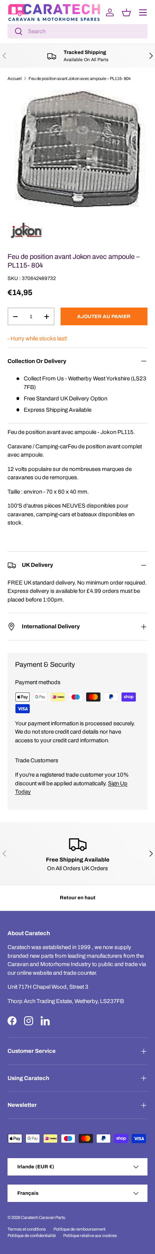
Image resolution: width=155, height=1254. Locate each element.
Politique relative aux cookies (90, 1235)
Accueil (15, 78)
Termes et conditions (27, 1229)
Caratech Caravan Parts (43, 1217)
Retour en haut (78, 897)
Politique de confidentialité (32, 1235)
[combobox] (77, 31)
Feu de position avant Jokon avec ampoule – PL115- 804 (80, 78)
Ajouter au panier (104, 316)
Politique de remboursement (79, 1229)
